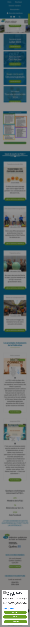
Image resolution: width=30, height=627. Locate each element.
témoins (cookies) (8, 599)
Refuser (15, 617)
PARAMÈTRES (15, 621)
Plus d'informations (8, 608)
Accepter (15, 612)
